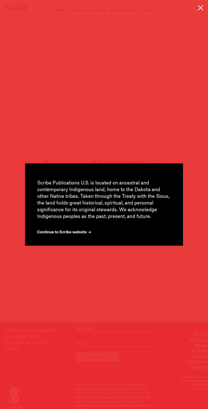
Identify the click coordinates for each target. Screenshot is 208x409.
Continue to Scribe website (62, 232)
